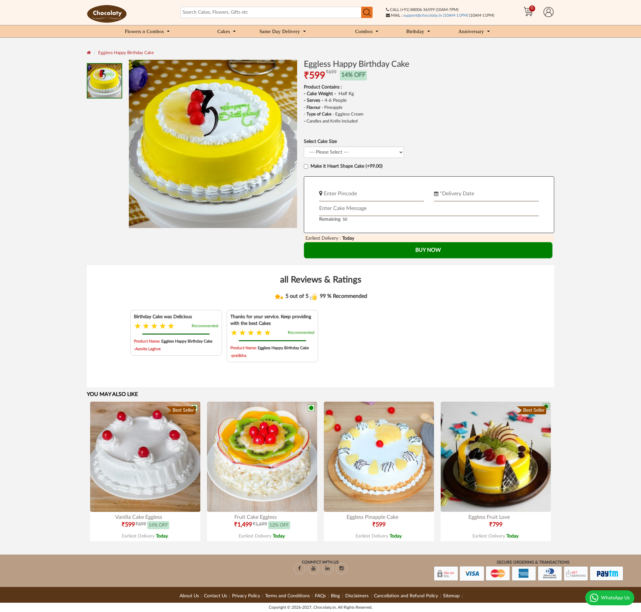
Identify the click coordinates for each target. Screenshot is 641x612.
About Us (189, 596)
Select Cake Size (320, 141)
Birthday (415, 31)
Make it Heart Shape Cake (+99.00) (346, 166)
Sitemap (451, 596)
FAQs (320, 596)
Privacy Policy (246, 596)
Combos (364, 31)
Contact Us (215, 596)
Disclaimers (357, 596)
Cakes (223, 31)
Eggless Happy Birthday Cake (126, 53)
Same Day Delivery (279, 31)
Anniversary (471, 31)
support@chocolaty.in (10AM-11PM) (435, 15)
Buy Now (428, 250)
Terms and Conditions (287, 596)
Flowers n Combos (144, 31)
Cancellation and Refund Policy (406, 596)
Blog (336, 596)
